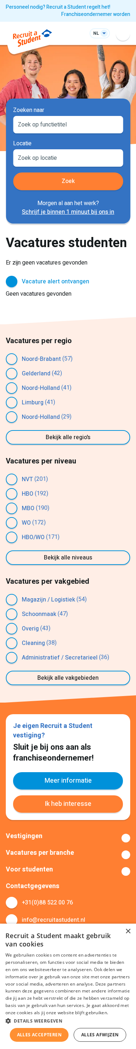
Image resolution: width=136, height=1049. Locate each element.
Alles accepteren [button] (39, 1035)
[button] (68, 1020)
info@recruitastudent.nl (53, 920)
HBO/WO (33, 537)
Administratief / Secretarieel (60, 657)
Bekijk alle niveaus (68, 557)
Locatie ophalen (113, 157)
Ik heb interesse (68, 804)
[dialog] (68, 986)
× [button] (128, 931)
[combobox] (68, 124)
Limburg (33, 402)
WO (26, 523)
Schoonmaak (39, 614)
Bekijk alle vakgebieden (68, 678)
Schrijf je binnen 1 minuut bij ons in (68, 212)
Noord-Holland (41, 388)
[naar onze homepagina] (32, 39)
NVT (27, 479)
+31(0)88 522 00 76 (47, 902)
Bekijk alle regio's (68, 437)
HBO (27, 494)
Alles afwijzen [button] (100, 1035)
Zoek (68, 181)
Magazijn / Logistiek (48, 599)
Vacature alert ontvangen (55, 281)
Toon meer (68, 838)
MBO (28, 508)
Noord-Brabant (41, 359)
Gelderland (36, 373)
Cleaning (33, 643)
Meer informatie (68, 781)
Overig (30, 628)
